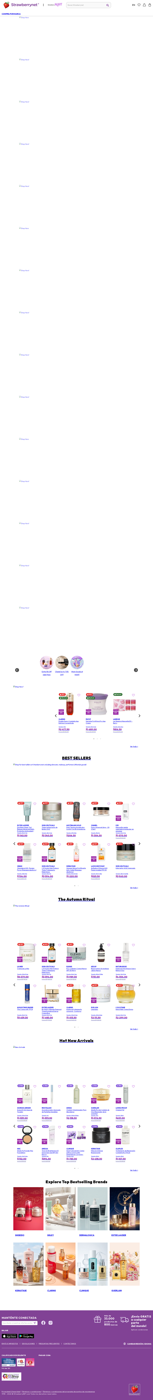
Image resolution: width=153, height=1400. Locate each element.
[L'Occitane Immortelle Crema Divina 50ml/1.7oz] (126, 1005)
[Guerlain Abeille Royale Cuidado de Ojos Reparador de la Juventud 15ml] (101, 1106)
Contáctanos (70, 1344)
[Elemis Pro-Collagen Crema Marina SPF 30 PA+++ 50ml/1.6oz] (76, 964)
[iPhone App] (10, 1338)
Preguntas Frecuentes (49, 1344)
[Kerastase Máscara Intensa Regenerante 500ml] (101, 1146)
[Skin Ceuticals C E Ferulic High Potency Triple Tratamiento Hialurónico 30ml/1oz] (52, 864)
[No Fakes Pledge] (30, 1364)
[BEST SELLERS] (76, 780)
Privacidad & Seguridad (11, 1392)
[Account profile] (144, 5)
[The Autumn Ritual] (76, 921)
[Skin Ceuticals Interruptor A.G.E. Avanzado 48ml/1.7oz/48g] (126, 864)
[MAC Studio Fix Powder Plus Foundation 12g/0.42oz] (27, 1146)
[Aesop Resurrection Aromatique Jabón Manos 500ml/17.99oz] (101, 964)
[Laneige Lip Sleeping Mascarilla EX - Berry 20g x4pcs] (124, 717)
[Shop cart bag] (149, 5)
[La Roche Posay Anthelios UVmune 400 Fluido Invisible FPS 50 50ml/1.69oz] (101, 864)
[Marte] (55, 6)
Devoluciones (28, 1344)
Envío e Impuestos (10, 1344)
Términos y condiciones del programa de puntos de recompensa (69, 1392)
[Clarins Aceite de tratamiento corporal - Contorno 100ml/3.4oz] (76, 1005)
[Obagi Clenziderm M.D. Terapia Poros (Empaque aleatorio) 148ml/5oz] (27, 864)
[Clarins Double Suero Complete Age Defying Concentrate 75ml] (70, 717)
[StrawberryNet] (20, 5)
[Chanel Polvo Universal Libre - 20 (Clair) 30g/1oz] (101, 823)
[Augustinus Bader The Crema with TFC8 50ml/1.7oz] (27, 1005)
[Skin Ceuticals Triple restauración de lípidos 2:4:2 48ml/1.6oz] (52, 823)
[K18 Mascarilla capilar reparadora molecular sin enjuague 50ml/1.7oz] (126, 823)
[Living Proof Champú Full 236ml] (126, 1106)
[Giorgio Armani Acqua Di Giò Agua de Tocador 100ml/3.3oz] (27, 1106)
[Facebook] (146, 1377)
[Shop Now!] (70, 79)
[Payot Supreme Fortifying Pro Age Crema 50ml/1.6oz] (97, 717)
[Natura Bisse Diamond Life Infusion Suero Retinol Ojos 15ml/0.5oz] (126, 964)
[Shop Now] (70, 37)
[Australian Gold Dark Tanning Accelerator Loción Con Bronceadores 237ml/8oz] (76, 823)
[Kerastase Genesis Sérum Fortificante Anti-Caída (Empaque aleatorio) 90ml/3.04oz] (76, 864)
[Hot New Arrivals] (76, 1063)
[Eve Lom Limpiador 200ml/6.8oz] (101, 1005)
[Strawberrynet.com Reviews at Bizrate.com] (9, 1366)
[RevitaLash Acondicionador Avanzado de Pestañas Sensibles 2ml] (52, 1106)
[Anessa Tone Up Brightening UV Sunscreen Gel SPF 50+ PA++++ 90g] (52, 1146)
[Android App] (26, 1338)
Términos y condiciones (31, 1392)
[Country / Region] (133, 5)
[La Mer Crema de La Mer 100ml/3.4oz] (27, 964)
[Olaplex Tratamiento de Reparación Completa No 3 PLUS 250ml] (126, 1146)
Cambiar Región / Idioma (139, 1344)
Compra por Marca (11, 14)
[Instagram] (146, 1386)
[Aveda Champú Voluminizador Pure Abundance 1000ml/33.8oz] (76, 1106)
